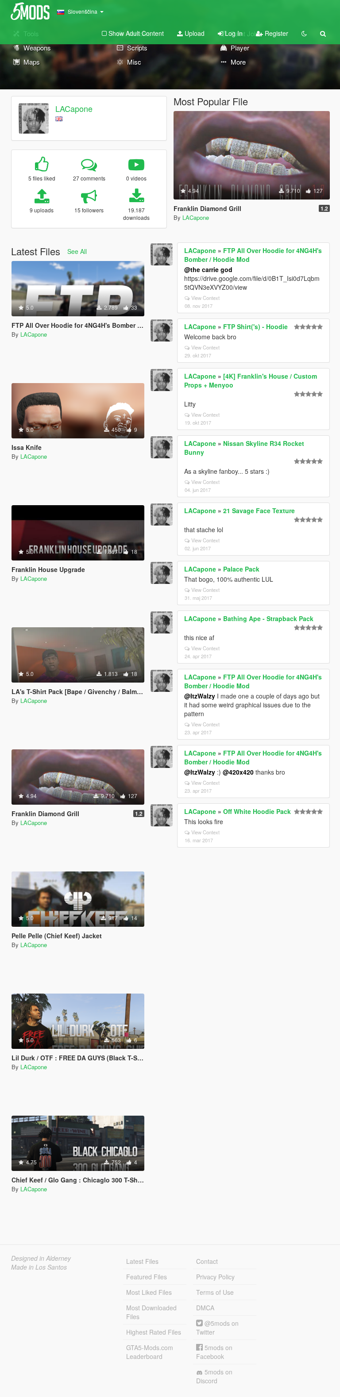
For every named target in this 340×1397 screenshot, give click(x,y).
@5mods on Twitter (217, 1327)
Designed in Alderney (41, 1258)
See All (77, 251)
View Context (205, 297)
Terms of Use (215, 1292)
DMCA (205, 1307)
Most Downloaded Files (151, 1312)
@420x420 (238, 772)
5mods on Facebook (214, 1352)
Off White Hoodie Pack (257, 811)
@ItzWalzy (199, 695)
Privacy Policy (215, 1276)
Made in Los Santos (39, 1267)
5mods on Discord (214, 1376)
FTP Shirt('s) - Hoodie (255, 326)
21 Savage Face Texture (259, 510)
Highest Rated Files (153, 1332)
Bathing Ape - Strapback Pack (268, 618)
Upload (194, 33)
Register (275, 33)
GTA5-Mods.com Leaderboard (149, 1352)
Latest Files (142, 1261)
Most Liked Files (149, 1292)
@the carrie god (208, 269)
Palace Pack (241, 568)
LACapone (74, 108)
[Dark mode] (304, 33)
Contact (207, 1261)
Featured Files (146, 1276)
